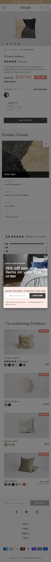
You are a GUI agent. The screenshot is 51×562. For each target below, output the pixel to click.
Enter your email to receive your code (25, 291)
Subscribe (38, 296)
